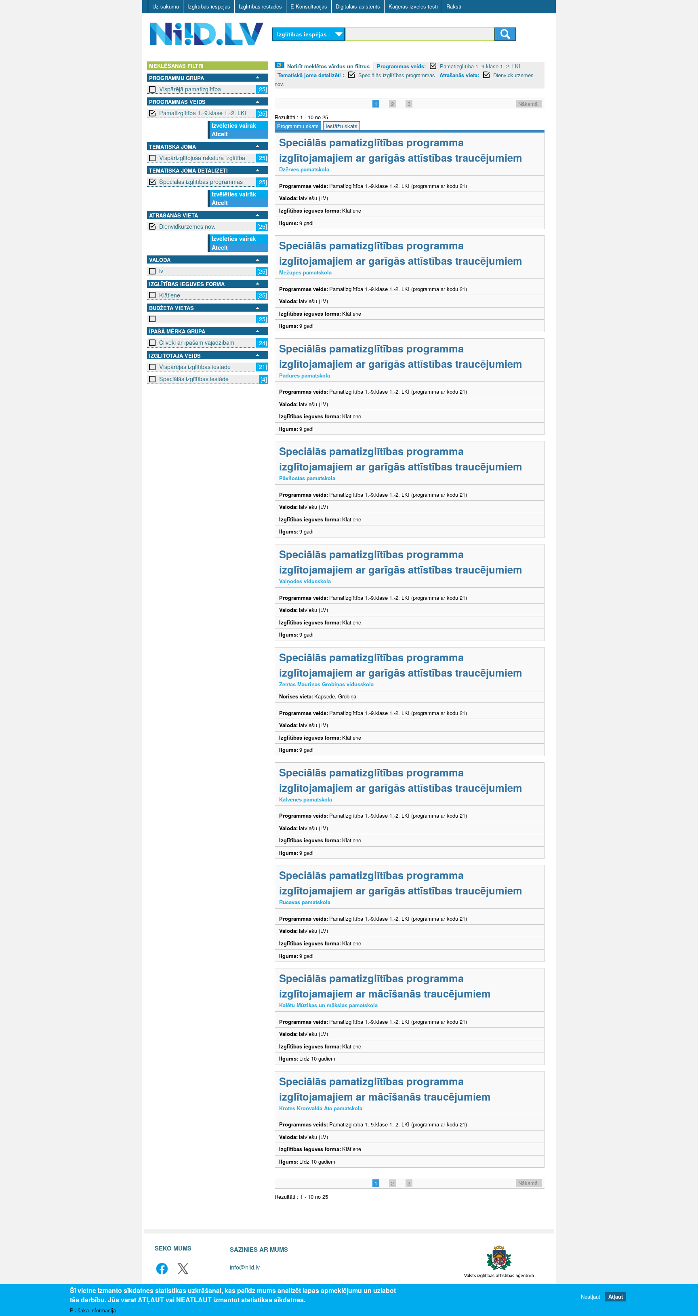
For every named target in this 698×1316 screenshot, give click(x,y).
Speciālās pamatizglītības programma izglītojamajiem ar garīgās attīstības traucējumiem (400, 150)
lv (161, 271)
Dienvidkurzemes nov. (187, 226)
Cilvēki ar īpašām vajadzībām (196, 342)
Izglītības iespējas (208, 6)
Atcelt (220, 134)
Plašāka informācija (93, 1311)
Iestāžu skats (341, 126)
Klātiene (169, 295)
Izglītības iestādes (260, 6)
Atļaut (615, 1297)
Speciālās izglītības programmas (201, 181)
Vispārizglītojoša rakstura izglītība (202, 158)
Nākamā (528, 104)
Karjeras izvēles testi (413, 6)
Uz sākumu (165, 6)
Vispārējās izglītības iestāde (195, 367)
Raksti (453, 6)
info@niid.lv (245, 1267)
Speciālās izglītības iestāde (194, 379)
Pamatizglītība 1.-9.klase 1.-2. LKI (202, 113)
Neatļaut (590, 1297)
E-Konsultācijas (308, 6)
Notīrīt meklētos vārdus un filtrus (328, 66)
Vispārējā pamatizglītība (190, 89)
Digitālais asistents (358, 6)
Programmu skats (298, 126)
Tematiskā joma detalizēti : (311, 75)
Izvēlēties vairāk (234, 125)
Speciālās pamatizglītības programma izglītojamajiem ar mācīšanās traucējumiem (385, 985)
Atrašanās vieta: (459, 75)
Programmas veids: (401, 66)
